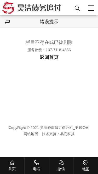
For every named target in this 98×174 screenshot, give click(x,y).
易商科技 (67, 134)
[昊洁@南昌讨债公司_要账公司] (36, 7)
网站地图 (31, 134)
